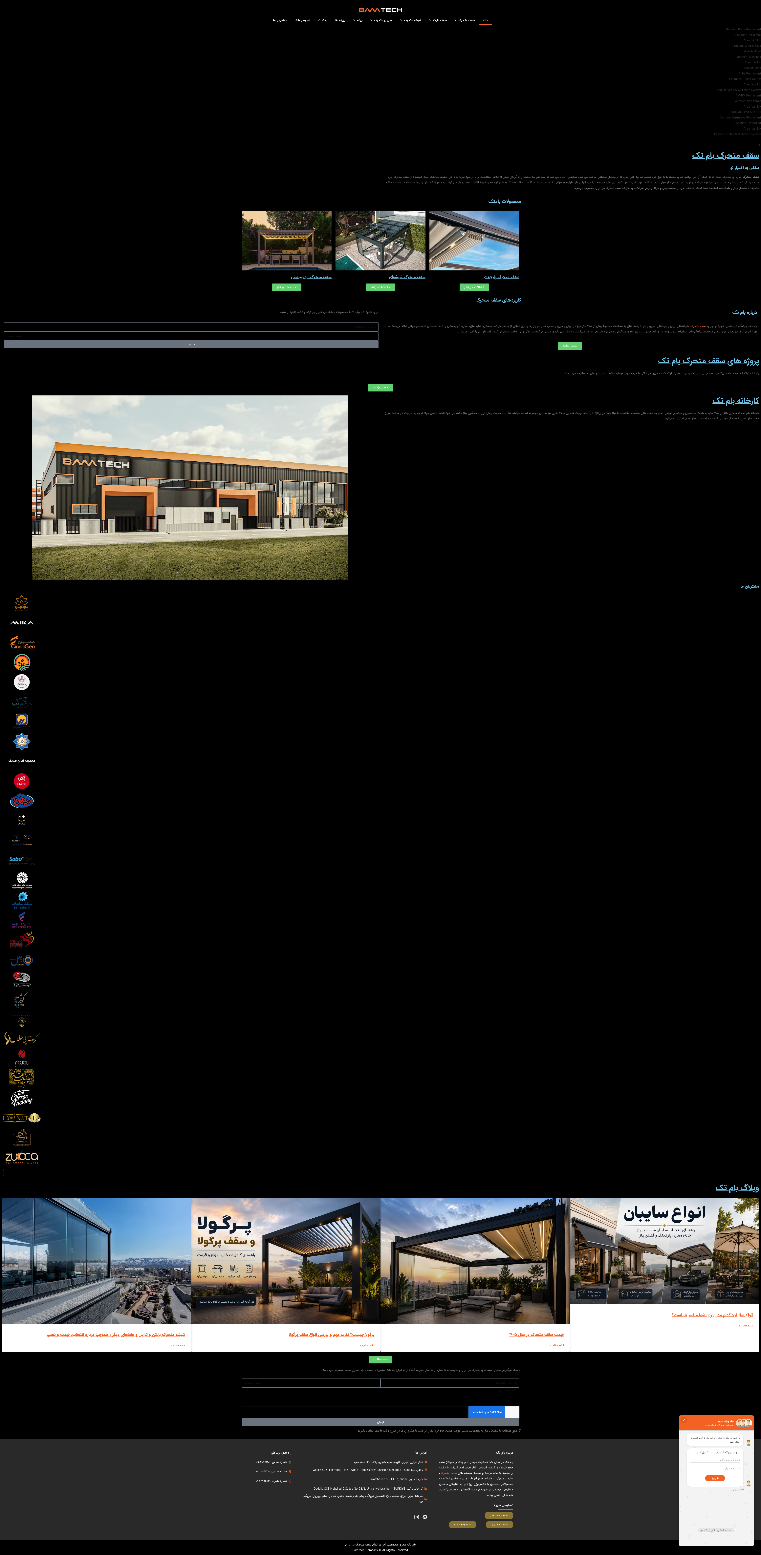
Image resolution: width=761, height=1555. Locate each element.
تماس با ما (280, 20)
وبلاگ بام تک (737, 1188)
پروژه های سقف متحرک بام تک (708, 361)
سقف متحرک (466, 20)
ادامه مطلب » (746, 1326)
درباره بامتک (302, 20)
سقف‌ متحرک (698, 326)
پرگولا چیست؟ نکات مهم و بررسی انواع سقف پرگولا (332, 1334)
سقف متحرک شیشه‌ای (407, 277)
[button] (380, 140)
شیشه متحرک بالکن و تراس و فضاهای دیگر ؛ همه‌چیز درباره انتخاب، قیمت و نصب (116, 1334)
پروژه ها (340, 20)
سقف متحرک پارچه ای (501, 277)
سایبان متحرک (383, 20)
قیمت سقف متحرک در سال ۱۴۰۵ (536, 1334)
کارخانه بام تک (735, 401)
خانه (485, 20)
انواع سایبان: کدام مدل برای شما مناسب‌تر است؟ (712, 1315)
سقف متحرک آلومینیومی (311, 277)
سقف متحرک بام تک (725, 155)
